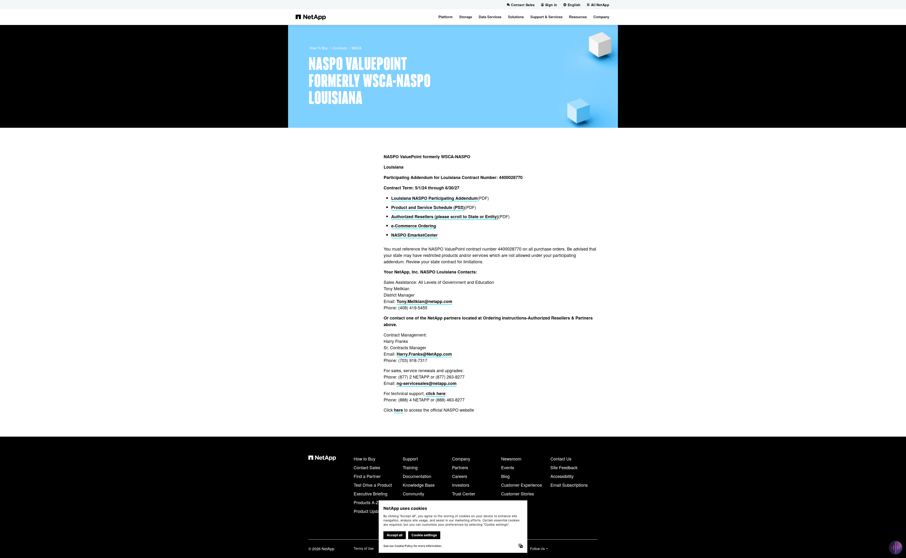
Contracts (339, 48)
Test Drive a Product (373, 485)
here (398, 410)
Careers (459, 476)
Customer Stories (517, 493)
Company (461, 459)
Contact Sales (367, 467)
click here (435, 393)
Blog (505, 476)
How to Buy (319, 48)
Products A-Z (366, 502)
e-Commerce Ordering (413, 226)
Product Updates (369, 511)
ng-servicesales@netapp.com (427, 383)
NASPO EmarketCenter (414, 235)
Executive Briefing (370, 493)
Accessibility (562, 476)
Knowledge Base (419, 485)
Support (410, 459)
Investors (460, 485)
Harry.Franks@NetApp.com (424, 354)
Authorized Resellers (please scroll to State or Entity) (444, 216)
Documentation (417, 476)
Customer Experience (521, 485)
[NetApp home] (310, 17)
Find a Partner (367, 476)
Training (410, 467)
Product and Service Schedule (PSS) (428, 207)
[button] (445, 17)
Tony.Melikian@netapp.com (424, 301)
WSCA (356, 48)
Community (413, 493)
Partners (460, 467)
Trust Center (463, 493)
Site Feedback (564, 467)
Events (507, 467)
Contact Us (560, 459)
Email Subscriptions (569, 485)
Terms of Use (364, 548)
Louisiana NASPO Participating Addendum (434, 198)
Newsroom (511, 459)
